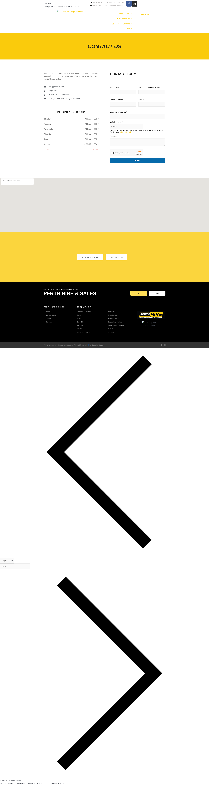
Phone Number (116, 100)
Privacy (76, 345)
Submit (137, 160)
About (129, 14)
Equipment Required (118, 112)
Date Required (116, 122)
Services (126, 24)
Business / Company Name (149, 87)
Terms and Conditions (65, 345)
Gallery (129, 29)
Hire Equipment (123, 19)
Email (141, 100)
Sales (114, 24)
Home (120, 14)
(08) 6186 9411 (125, 132)
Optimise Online (97, 345)
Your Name (115, 87)
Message (113, 136)
